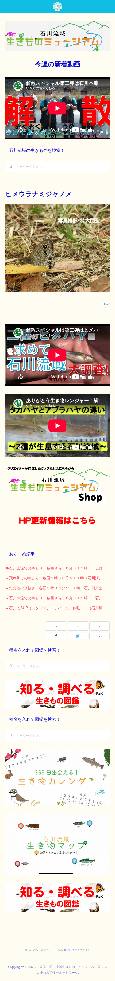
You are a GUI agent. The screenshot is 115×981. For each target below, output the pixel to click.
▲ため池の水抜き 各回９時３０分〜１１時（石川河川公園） (57, 587)
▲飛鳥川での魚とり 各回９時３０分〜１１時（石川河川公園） (57, 577)
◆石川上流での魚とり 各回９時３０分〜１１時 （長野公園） (57, 568)
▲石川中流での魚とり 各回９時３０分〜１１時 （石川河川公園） (57, 597)
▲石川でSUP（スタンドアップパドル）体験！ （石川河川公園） (57, 607)
